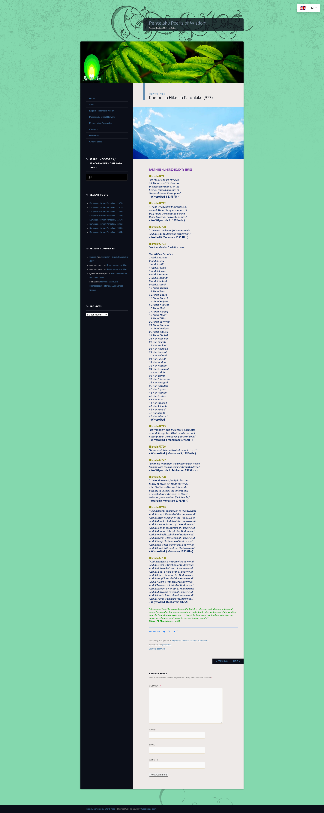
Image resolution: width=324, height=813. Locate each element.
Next (237, 661)
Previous (221, 661)
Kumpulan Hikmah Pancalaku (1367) (106, 220)
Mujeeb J (93, 257)
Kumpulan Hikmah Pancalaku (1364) (106, 232)
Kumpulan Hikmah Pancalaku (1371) (106, 203)
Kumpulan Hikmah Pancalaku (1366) (106, 224)
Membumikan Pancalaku (100, 123)
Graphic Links (95, 142)
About (91, 104)
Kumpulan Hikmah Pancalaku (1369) (106, 211)
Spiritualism (203, 640)
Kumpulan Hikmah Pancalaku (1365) (106, 228)
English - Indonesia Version (184, 640)
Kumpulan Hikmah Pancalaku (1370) (106, 207)
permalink (166, 645)
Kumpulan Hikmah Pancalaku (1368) (106, 216)
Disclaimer (94, 135)
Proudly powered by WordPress (100, 809)
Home (92, 98)
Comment (155, 686)
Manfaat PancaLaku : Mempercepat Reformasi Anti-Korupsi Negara (106, 286)
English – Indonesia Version (101, 111)
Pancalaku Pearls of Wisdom (178, 23)
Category (93, 129)
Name (152, 730)
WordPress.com (148, 809)
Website (153, 760)
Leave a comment (157, 649)
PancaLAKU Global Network (102, 117)
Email (152, 745)
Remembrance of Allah (116, 265)
